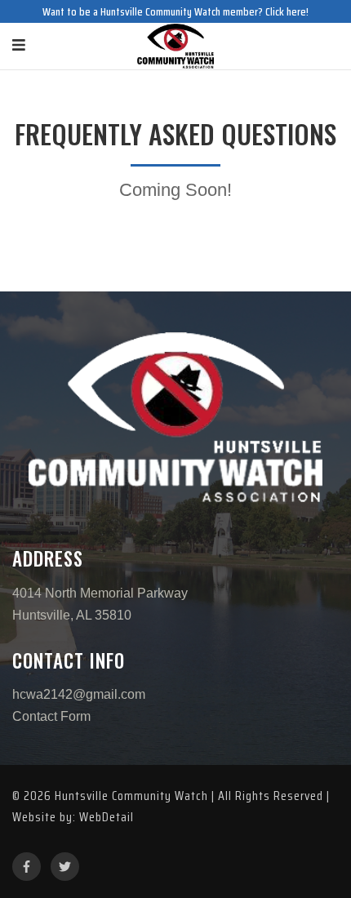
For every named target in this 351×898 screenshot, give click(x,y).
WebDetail (106, 817)
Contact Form (51, 716)
